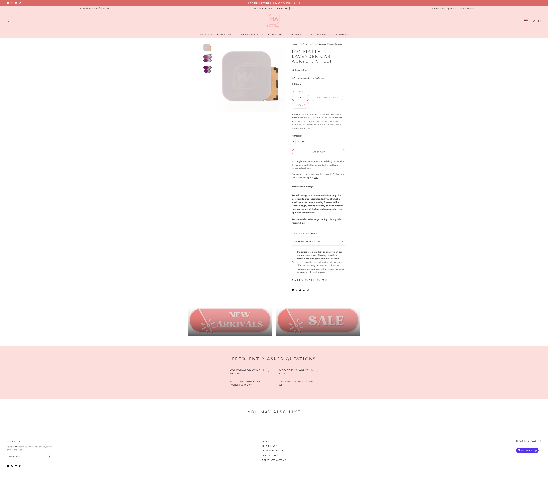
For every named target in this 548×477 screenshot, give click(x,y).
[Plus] (303, 141)
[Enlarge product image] (251, 77)
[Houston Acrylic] (274, 21)
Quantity (297, 136)
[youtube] (15, 2)
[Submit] (49, 456)
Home (294, 44)
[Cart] (539, 20)
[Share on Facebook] (292, 290)
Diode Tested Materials (274, 460)
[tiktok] (19, 2)
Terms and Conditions (273, 451)
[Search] (8, 20)
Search (266, 441)
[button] (308, 290)
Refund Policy (269, 446)
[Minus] (294, 141)
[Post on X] (296, 290)
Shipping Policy (270, 455)
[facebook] (7, 2)
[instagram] (11, 2)
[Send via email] (304, 290)
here (316, 177)
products (303, 44)
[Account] (534, 20)
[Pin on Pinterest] (300, 290)
